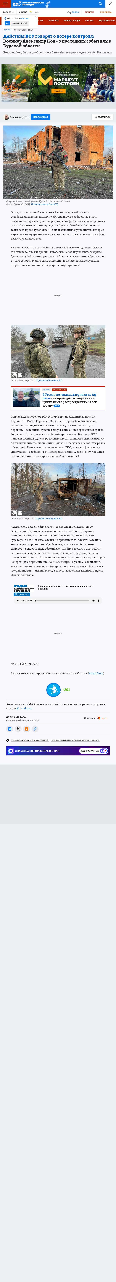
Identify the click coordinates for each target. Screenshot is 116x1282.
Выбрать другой (20, 23)
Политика (7, 30)
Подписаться (40, 117)
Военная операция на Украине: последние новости (75, 740)
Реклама (89, 12)
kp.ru (104, 718)
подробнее (96, 673)
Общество (47, 390)
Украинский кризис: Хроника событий (30, 740)
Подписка (105, 12)
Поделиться (104, 117)
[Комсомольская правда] (28, 4)
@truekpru (24, 708)
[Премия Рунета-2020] (47, 4)
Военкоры (53, 21)
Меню (5, 4)
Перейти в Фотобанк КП (44, 204)
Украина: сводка (72, 21)
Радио (75, 12)
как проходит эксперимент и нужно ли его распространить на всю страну (69, 400)
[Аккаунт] (110, 4)
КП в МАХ (89, 21)
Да (7, 23)
